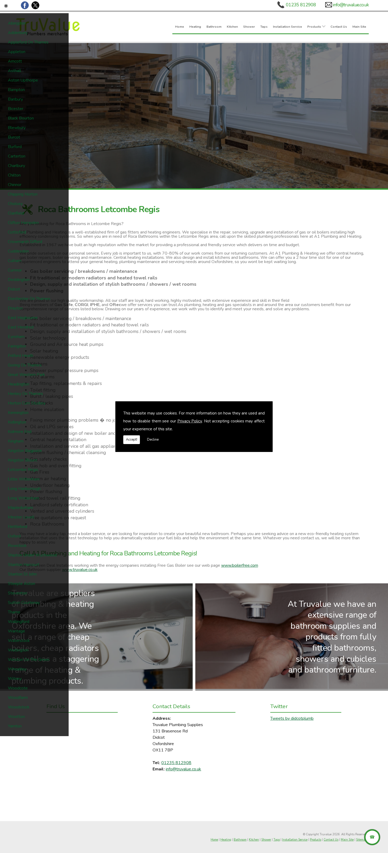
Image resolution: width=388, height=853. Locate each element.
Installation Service (287, 26)
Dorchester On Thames (29, 299)
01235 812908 (301, 5)
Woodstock (19, 707)
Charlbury (16, 166)
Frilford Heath (20, 356)
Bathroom (213, 26)
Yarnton (15, 726)
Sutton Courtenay (24, 603)
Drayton (15, 308)
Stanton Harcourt (23, 565)
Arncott (15, 61)
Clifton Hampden (23, 223)
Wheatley (17, 669)
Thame (14, 612)
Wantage (16, 631)
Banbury (15, 99)
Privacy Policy (189, 421)
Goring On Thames (25, 365)
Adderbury (17, 33)
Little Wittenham (24, 479)
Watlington (18, 650)
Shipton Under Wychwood (32, 555)
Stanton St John (22, 574)
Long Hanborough (24, 489)
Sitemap (361, 840)
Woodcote (18, 688)
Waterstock (19, 641)
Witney (15, 679)
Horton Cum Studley (26, 403)
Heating (195, 26)
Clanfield (16, 213)
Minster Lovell (21, 517)
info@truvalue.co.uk (351, 5)
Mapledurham (20, 508)
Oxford (14, 536)
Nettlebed (17, 527)
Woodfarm (18, 697)
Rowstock (17, 546)
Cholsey (15, 204)
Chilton (14, 175)
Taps (264, 26)
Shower (249, 26)
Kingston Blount (22, 460)
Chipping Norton (22, 194)
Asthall (14, 71)
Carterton (16, 156)
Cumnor (15, 270)
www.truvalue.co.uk (80, 570)
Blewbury (17, 128)
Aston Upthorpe (23, 80)
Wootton (16, 716)
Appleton (16, 52)
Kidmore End (19, 432)
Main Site (359, 26)
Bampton (16, 90)
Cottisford (17, 232)
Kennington (18, 413)
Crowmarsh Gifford (25, 242)
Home (179, 26)
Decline (153, 439)
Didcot (14, 289)
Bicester (15, 109)
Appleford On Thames (28, 42)
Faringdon (17, 346)
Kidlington (17, 422)
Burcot (14, 137)
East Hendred (21, 327)
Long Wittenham (23, 498)
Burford (15, 147)
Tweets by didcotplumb (292, 718)
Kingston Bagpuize (25, 451)
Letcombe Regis (23, 470)
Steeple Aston (21, 584)
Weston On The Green (28, 660)
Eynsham (16, 337)
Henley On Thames (25, 394)
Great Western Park (26, 375)
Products (314, 26)
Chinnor (14, 185)
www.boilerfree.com (239, 565)
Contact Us (338, 26)
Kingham (15, 441)
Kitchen (232, 26)
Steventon (17, 593)
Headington (18, 384)
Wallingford (18, 622)
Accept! (131, 439)
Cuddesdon (18, 251)
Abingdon (17, 23)
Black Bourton (21, 118)
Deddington (19, 280)
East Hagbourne (23, 318)
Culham (14, 261)
